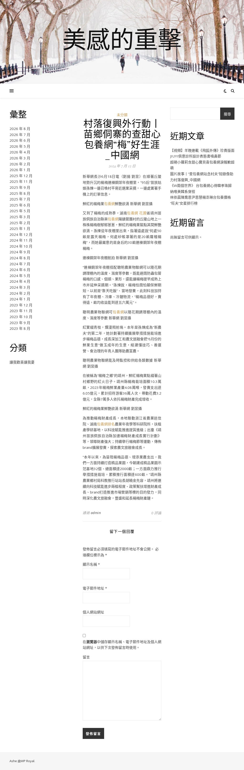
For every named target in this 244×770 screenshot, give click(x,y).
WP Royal (27, 761)
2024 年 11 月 (21, 240)
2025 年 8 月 (20, 193)
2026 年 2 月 (20, 164)
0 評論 (156, 512)
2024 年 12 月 (21, 234)
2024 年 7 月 (20, 263)
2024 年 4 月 (20, 281)
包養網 (109, 203)
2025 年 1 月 (20, 228)
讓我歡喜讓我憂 (22, 362)
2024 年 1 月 (20, 299)
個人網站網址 (93, 612)
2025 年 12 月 (21, 175)
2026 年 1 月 (20, 169)
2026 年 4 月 (20, 152)
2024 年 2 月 (20, 293)
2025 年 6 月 (20, 205)
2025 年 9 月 (20, 187)
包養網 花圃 (137, 213)
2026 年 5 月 (20, 146)
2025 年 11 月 (21, 181)
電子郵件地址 (95, 588)
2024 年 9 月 (20, 251)
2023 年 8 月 (20, 328)
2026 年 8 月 (20, 128)
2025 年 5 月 (20, 210)
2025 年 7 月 (20, 199)
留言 (86, 657)
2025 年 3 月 (20, 216)
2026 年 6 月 (20, 140)
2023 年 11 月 (21, 310)
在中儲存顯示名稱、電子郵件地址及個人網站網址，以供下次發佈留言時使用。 (122, 644)
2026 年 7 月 (20, 134)
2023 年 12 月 (21, 305)
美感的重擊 (122, 39)
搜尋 (227, 114)
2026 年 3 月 (20, 158)
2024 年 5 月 (20, 275)
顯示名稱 (91, 564)
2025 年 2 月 (20, 222)
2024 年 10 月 (21, 246)
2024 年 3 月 (20, 287)
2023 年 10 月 (21, 316)
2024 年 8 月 (20, 257)
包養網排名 (106, 424)
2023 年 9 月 (20, 322)
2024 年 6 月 (20, 269)
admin (96, 512)
